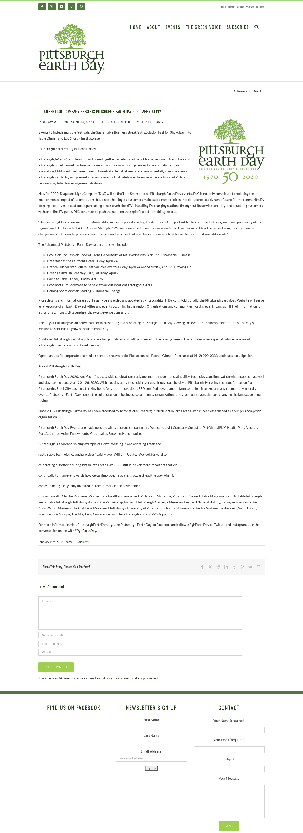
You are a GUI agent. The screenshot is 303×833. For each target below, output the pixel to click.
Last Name (151, 735)
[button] (256, 26)
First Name (151, 720)
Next (257, 91)
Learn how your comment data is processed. (126, 678)
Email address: (151, 751)
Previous (243, 91)
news (69, 541)
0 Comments (82, 541)
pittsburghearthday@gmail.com (243, 6)
